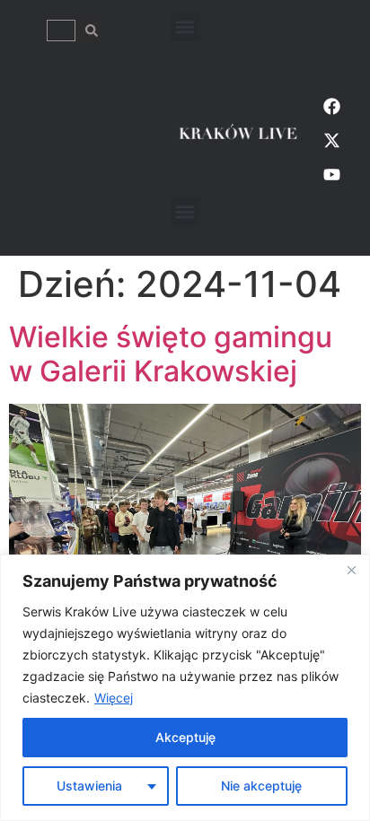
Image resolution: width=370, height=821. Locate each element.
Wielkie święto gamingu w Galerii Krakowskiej (170, 354)
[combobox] (61, 30)
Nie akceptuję (261, 785)
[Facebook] (331, 106)
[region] (185, 688)
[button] (185, 26)
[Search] (88, 30)
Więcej (113, 697)
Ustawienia (89, 785)
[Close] (351, 570)
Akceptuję (185, 737)
